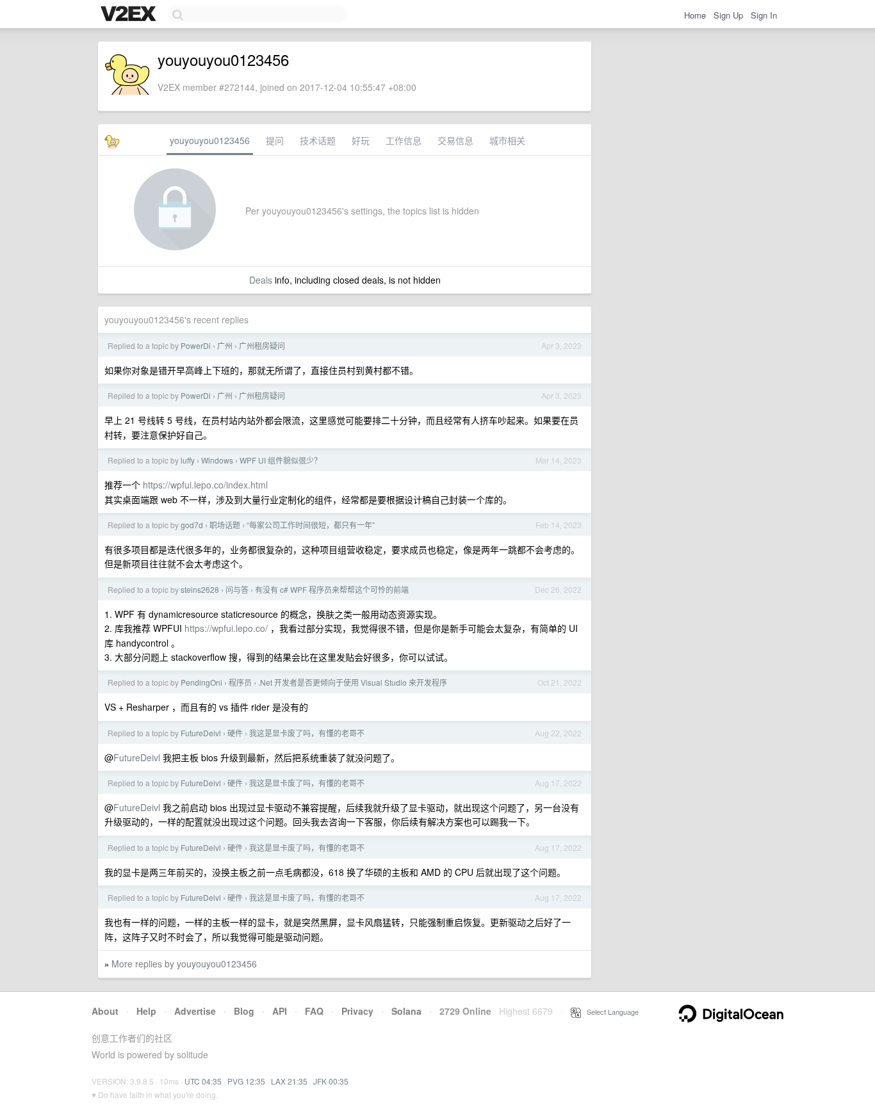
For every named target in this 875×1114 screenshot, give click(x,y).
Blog (244, 1011)
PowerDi (196, 345)
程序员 (240, 682)
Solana (406, 1011)
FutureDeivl (201, 732)
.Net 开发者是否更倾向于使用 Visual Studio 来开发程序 (352, 682)
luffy (188, 460)
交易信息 (455, 140)
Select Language (610, 1011)
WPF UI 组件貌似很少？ (281, 460)
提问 (275, 140)
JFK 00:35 (330, 1081)
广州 (225, 345)
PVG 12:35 (246, 1081)
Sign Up (728, 15)
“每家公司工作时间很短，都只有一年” (311, 524)
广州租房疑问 (262, 345)
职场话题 (224, 524)
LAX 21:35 (289, 1081)
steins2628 (200, 589)
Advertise (195, 1011)
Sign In (764, 15)
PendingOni (201, 682)
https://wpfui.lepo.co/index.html (205, 484)
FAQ (314, 1011)
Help (146, 1011)
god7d (192, 524)
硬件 (235, 732)
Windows (217, 460)
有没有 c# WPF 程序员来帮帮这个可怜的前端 (332, 589)
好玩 (361, 140)
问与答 (237, 589)
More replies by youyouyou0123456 (184, 963)
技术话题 (318, 140)
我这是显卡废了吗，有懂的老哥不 (306, 732)
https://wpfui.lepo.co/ (226, 628)
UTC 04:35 (203, 1081)
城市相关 (507, 140)
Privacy (357, 1011)
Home (695, 15)
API (279, 1011)
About (105, 1011)
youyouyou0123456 (210, 140)
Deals (260, 279)
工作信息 (403, 140)
